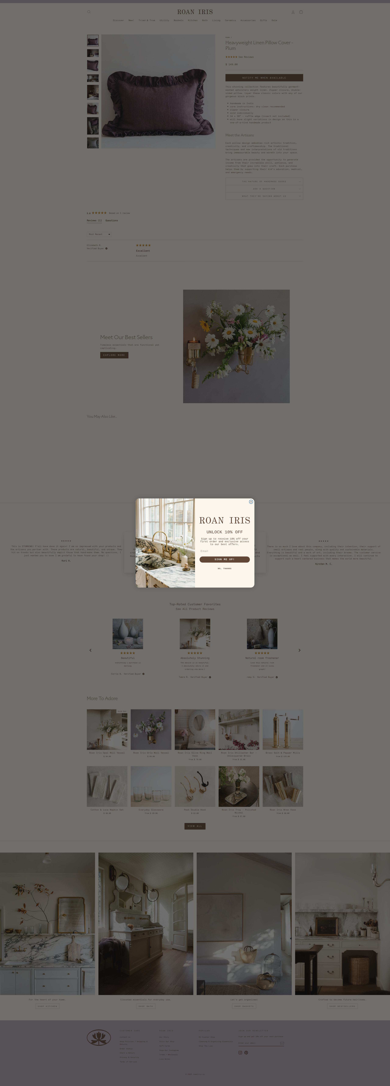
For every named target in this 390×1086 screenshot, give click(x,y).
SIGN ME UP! (225, 559)
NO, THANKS (225, 569)
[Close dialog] (251, 502)
